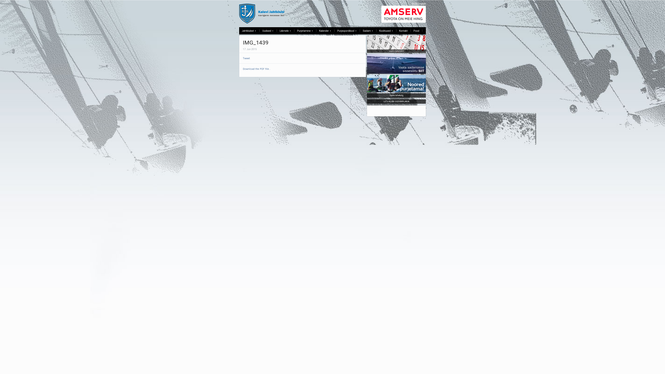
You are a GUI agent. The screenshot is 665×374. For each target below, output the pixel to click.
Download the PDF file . (256, 68)
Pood (416, 30)
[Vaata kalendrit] (396, 44)
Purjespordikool (344, 31)
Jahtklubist (246, 31)
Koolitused (384, 31)
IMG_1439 (255, 42)
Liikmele (283, 31)
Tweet (246, 58)
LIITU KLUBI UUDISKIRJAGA (396, 101)
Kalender (323, 31)
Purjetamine (303, 31)
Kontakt (403, 30)
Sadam (365, 31)
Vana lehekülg (396, 95)
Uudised (265, 31)
